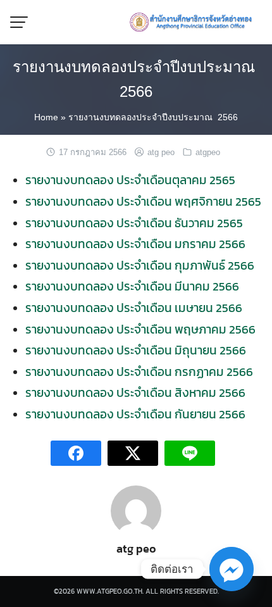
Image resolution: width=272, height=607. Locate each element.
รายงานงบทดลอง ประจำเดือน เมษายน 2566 (133, 307)
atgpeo (207, 152)
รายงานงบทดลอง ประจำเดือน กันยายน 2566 (135, 414)
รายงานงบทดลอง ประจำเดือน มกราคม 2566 (135, 244)
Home (46, 117)
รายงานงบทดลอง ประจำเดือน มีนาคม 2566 (132, 286)
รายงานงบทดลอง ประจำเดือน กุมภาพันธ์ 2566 (139, 265)
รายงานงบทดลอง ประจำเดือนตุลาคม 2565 (130, 180)
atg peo (161, 152)
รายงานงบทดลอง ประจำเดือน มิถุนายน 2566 (135, 350)
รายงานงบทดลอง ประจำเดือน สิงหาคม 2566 (135, 392)
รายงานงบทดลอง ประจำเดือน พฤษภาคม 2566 (140, 329)
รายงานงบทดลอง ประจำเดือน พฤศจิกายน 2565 (143, 201)
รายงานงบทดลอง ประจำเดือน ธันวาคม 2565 (134, 223)
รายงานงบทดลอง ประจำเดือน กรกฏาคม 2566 (139, 371)
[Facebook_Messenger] (231, 569)
